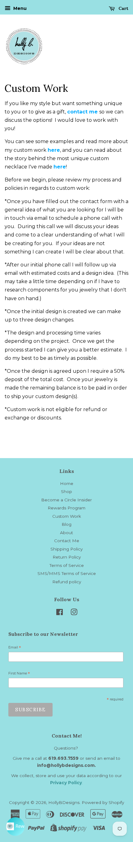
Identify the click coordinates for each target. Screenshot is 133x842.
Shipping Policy (66, 548)
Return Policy (67, 557)
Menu (19, 8)
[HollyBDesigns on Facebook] (59, 613)
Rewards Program (66, 507)
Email (14, 648)
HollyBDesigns (63, 802)
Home (66, 483)
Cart (122, 8)
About (66, 532)
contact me (82, 112)
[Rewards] (15, 826)
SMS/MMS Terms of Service (66, 573)
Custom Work (66, 516)
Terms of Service (66, 565)
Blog (66, 524)
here (54, 150)
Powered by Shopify (103, 802)
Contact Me (66, 540)
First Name (19, 674)
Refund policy (66, 581)
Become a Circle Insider (66, 499)
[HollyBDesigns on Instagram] (74, 613)
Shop (66, 491)
